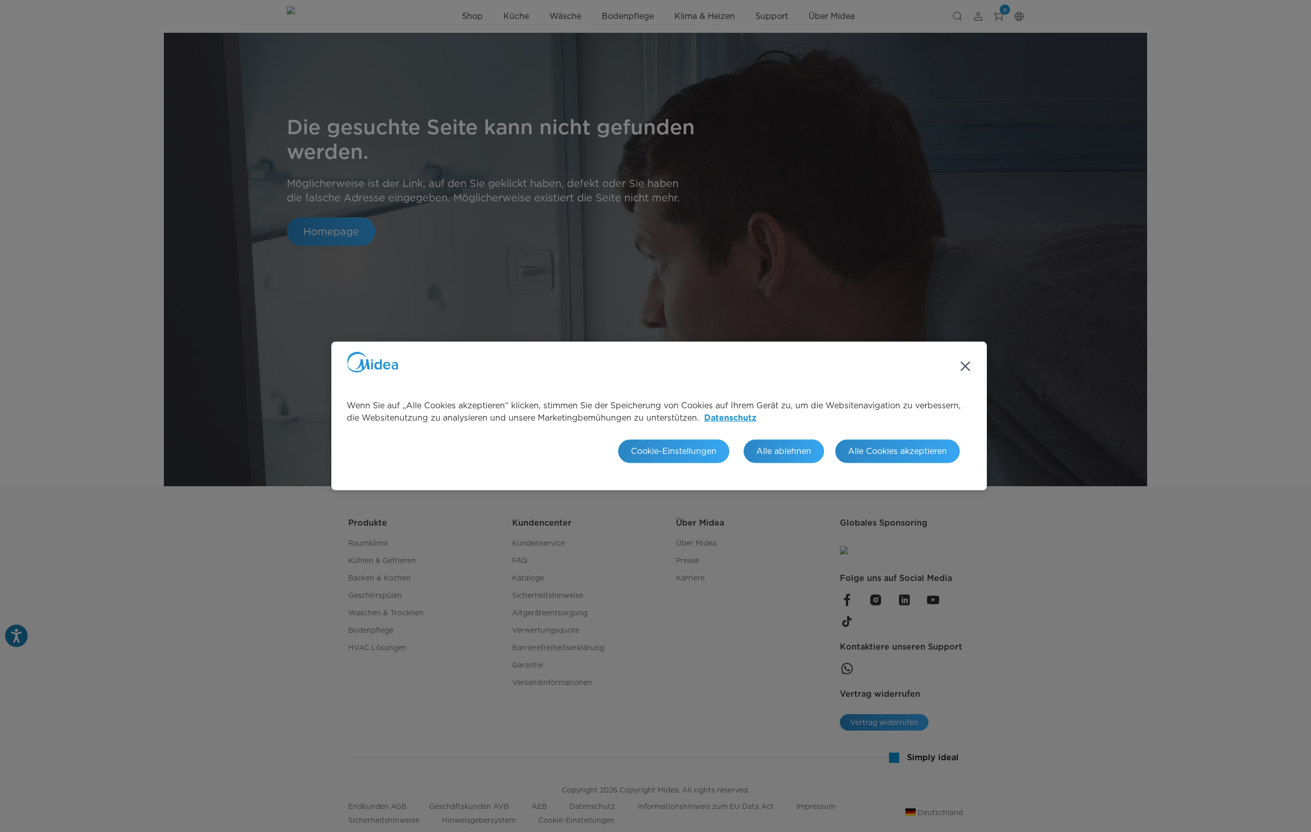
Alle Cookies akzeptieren (897, 451)
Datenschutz (730, 418)
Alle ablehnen (783, 451)
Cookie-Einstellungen (673, 451)
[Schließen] (965, 366)
